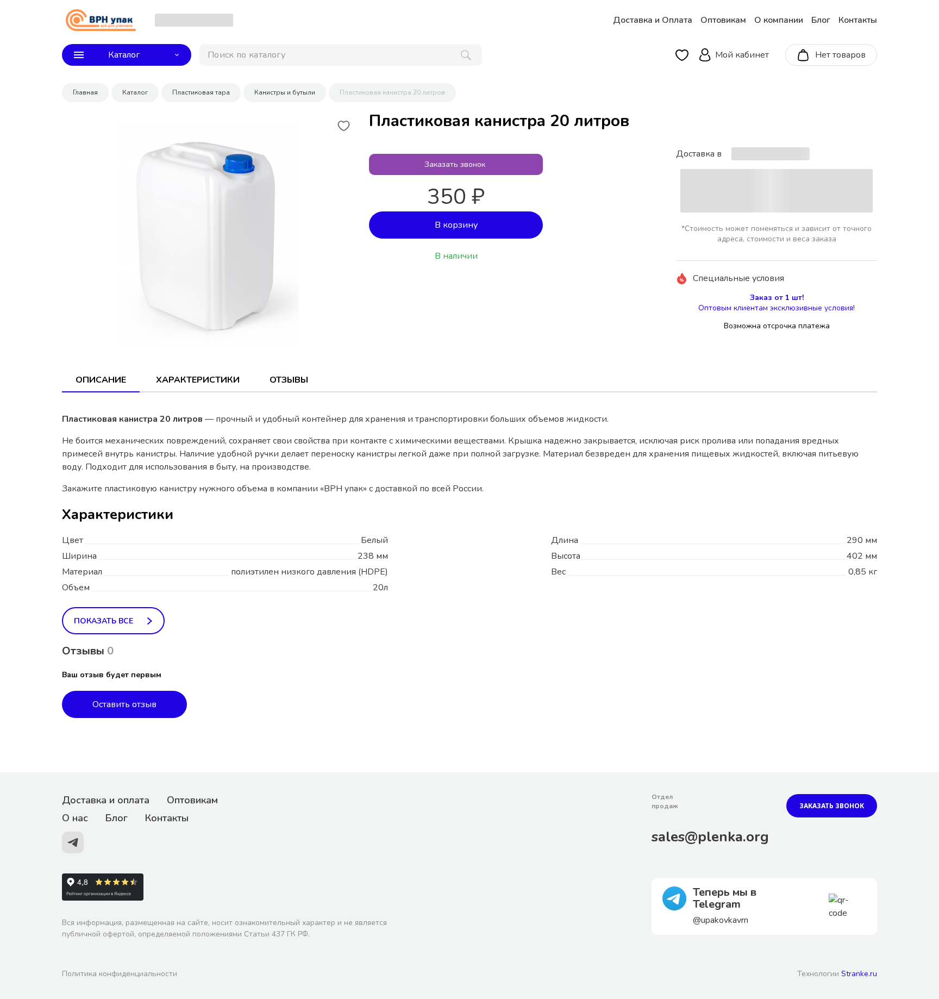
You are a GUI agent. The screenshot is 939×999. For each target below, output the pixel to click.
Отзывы (289, 380)
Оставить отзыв (124, 704)
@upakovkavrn (720, 920)
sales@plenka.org (710, 836)
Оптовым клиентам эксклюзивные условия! (776, 308)
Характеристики (198, 380)
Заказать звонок (831, 805)
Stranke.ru (859, 974)
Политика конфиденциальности (119, 974)
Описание (101, 380)
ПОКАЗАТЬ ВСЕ (103, 621)
